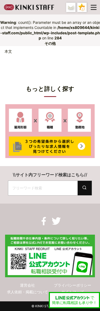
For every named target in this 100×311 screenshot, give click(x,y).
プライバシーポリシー (72, 285)
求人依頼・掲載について (27, 292)
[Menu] (94, 7)
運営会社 (27, 285)
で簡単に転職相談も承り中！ (74, 300)
